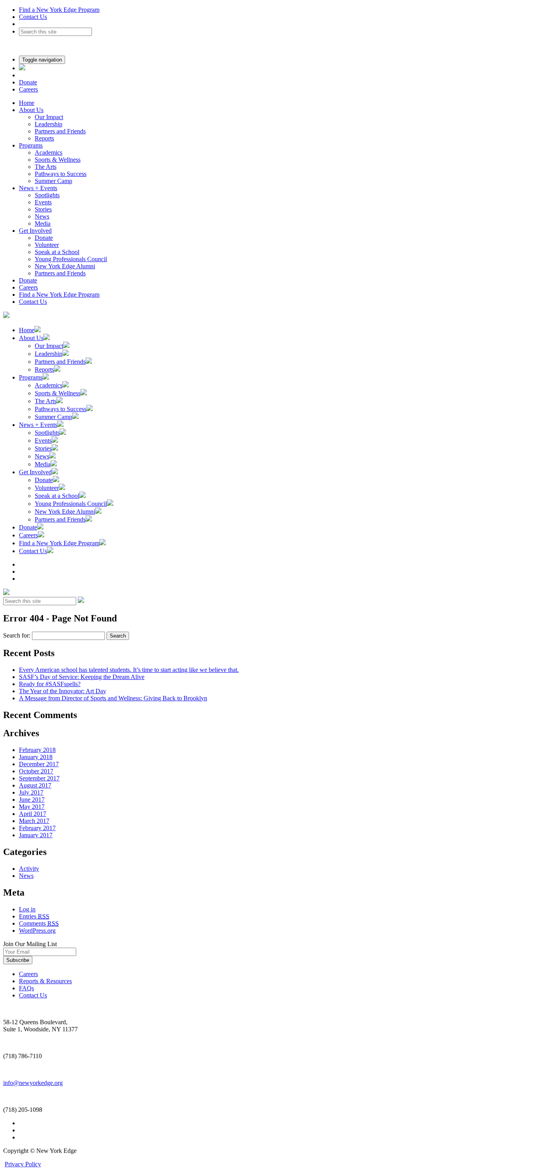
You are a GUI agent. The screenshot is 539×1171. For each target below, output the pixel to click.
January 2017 (35, 835)
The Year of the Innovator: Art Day (62, 691)
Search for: (16, 635)
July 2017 (31, 792)
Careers (28, 89)
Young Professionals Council (71, 259)
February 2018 (37, 749)
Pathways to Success (60, 173)
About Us (31, 110)
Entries (34, 916)
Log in (27, 909)
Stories (43, 209)
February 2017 (37, 828)
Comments (39, 923)
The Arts (45, 166)
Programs (31, 145)
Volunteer (47, 244)
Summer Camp (53, 181)
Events (43, 202)
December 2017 (39, 764)
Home (26, 102)
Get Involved (35, 230)
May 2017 (32, 806)
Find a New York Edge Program (59, 9)
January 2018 (35, 757)
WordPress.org (37, 930)
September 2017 (39, 778)
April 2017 (32, 813)
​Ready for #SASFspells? (49, 684)
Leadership (48, 124)
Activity (29, 868)
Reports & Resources (45, 981)
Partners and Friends (60, 131)
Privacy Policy (23, 1164)
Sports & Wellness (57, 159)
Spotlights (47, 195)
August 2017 (35, 785)
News (42, 216)
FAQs (26, 988)
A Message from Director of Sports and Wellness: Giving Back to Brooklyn (113, 698)
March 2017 (34, 820)
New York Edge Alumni (65, 266)
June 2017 (32, 799)
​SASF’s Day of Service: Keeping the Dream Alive (81, 676)
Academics (48, 152)
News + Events (38, 188)
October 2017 (36, 771)
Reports (44, 138)
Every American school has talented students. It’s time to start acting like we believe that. (129, 669)
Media (43, 223)
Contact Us (33, 16)
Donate (28, 82)
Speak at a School (57, 252)
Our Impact (49, 117)
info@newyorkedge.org (33, 1082)
